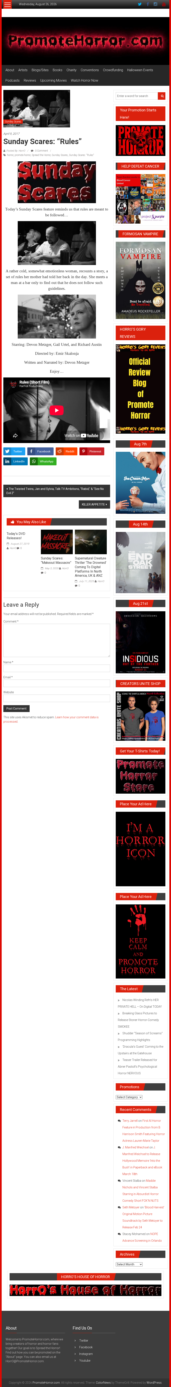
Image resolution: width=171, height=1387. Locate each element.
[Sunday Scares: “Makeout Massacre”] (57, 541)
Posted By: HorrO (15, 150)
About (9, 70)
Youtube (84, 1360)
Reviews (30, 80)
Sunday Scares (13, 121)
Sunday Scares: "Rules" (81, 155)
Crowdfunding (113, 70)
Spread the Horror (41, 155)
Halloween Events (140, 70)
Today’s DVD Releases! (16, 536)
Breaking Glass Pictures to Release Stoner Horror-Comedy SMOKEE (138, 1020)
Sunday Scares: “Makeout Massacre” (56, 560)
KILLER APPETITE (93, 504)
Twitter (83, 1340)
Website (8, 692)
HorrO (13, 548)
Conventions (90, 70)
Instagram (86, 1354)
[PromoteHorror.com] (85, 41)
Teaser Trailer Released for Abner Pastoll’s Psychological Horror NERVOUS (137, 1066)
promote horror (22, 155)
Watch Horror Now (84, 80)
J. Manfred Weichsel (135, 1147)
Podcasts (12, 80)
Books (57, 70)
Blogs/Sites (40, 70)
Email (8, 677)
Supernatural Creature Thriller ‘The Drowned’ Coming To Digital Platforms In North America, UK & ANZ (90, 567)
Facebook (86, 1347)
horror (10, 155)
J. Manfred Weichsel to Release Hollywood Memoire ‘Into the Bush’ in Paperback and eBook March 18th (142, 1161)
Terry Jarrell (130, 1120)
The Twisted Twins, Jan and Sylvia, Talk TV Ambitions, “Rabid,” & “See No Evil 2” (55, 491)
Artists (23, 70)
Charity (72, 70)
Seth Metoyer (131, 1207)
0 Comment (41, 150)
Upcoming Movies (53, 80)
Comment (11, 621)
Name (8, 662)
